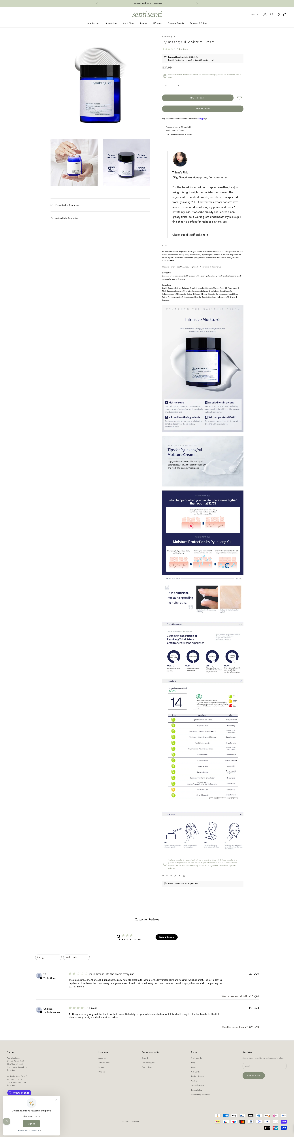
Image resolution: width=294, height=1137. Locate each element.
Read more (78, 986)
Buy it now (203, 109)
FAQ (193, 1062)
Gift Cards (195, 1072)
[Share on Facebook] (171, 875)
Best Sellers (111, 23)
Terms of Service (197, 1085)
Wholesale (102, 1072)
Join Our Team (103, 1062)
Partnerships (146, 1067)
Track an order (196, 1058)
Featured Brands (176, 23)
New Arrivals (93, 23)
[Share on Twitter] (175, 875)
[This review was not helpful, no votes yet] (255, 996)
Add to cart (198, 98)
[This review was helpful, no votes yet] (250, 996)
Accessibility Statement (200, 1094)
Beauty (143, 23)
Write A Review (166, 937)
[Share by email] (184, 875)
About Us (102, 1058)
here (205, 234)
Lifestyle (157, 23)
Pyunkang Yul (168, 36)
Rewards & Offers (198, 23)
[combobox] (48, 957)
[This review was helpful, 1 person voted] (250, 1026)
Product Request (197, 1076)
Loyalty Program (148, 1062)
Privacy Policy (196, 1090)
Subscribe (253, 1075)
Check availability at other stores (179, 134)
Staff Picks (128, 23)
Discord (145, 1058)
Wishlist (194, 1081)
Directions (11, 1070)
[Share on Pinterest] (179, 875)
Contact (194, 1067)
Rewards (101, 1067)
